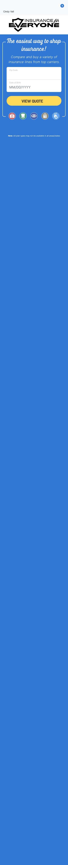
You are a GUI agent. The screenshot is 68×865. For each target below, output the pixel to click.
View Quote (32, 101)
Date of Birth (15, 82)
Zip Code (13, 70)
